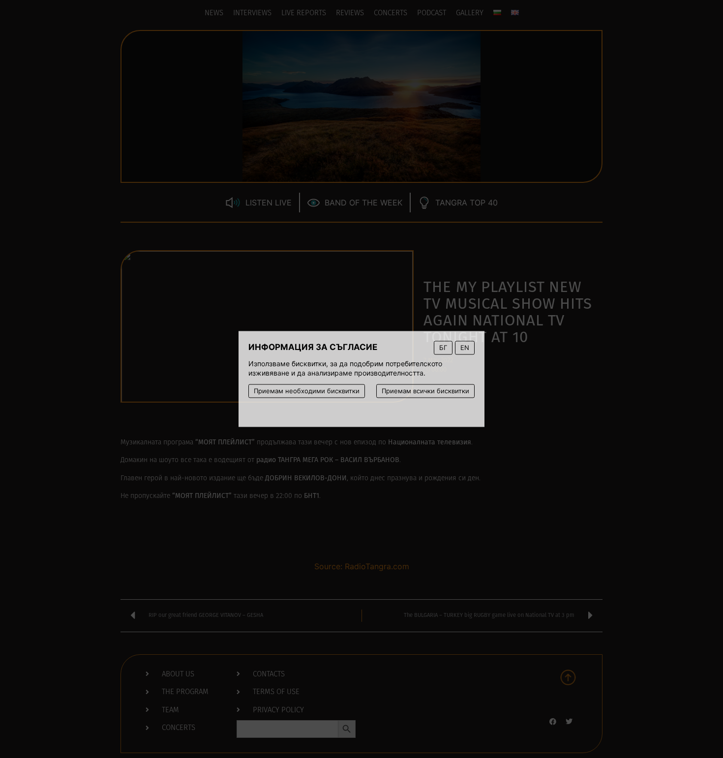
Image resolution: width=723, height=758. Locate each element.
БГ (443, 347)
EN (464, 347)
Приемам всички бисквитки (425, 391)
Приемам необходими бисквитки (307, 391)
